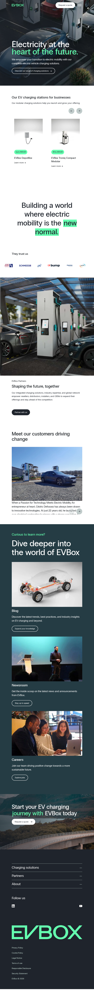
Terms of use (17, 963)
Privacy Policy (17, 948)
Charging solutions (25, 867)
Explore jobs (20, 778)
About (16, 884)
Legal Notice (17, 958)
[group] (28, 159)
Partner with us (21, 412)
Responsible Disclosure (21, 968)
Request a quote (65, 5)
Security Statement (20, 974)
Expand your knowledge (25, 629)
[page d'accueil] (19, 5)
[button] (71, 111)
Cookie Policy (17, 953)
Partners (18, 876)
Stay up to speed (22, 703)
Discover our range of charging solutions (32, 71)
